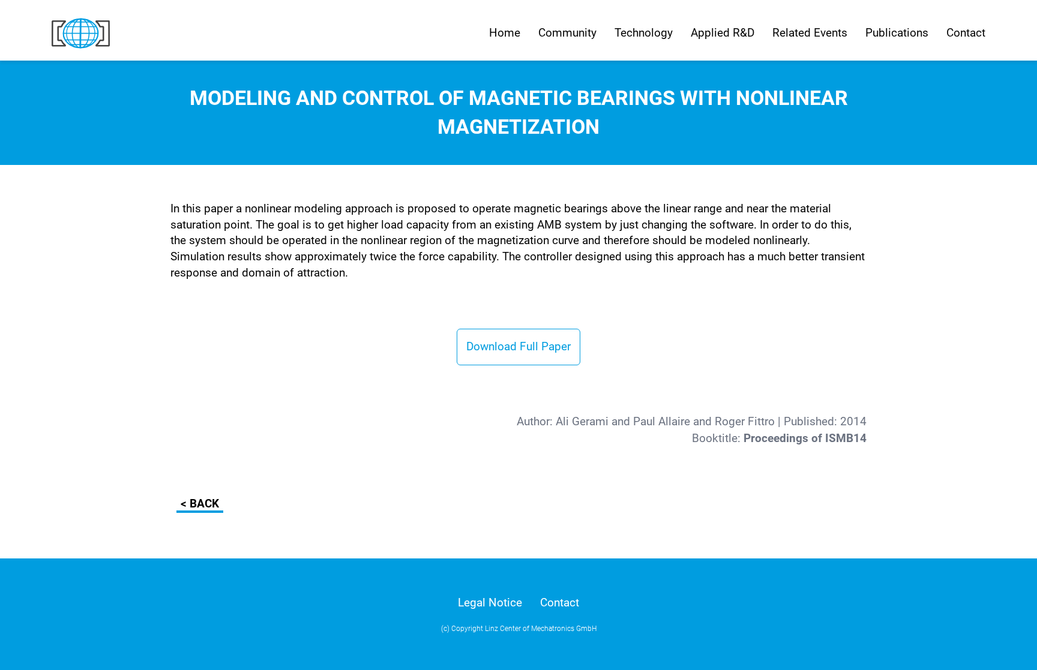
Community (567, 33)
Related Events (809, 33)
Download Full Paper (518, 346)
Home (504, 33)
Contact (965, 33)
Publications (896, 33)
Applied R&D (722, 33)
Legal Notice (490, 602)
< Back (200, 503)
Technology (644, 33)
